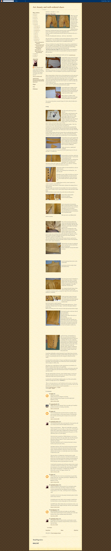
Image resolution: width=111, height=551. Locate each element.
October (36, 28)
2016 (35, 15)
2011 (35, 23)
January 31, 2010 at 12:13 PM (55, 471)
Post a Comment (49, 527)
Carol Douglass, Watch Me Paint (38, 80)
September (37, 30)
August (36, 31)
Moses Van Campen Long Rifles (38, 79)
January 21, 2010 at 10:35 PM (55, 418)
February (37, 39)
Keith (52, 393)
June (36, 34)
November (37, 27)
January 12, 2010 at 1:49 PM (55, 401)
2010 (35, 24)
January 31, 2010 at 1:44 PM (55, 482)
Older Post (76, 530)
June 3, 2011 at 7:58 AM (54, 524)
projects (53, 388)
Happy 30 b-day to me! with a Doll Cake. (39, 52)
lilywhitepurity (54, 509)
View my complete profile (37, 76)
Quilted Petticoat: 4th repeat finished (38, 48)
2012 (35, 21)
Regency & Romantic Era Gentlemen (39, 42)
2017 (35, 14)
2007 (35, 56)
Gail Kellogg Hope (38, 67)
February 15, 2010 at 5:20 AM (55, 507)
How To (49, 388)
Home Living (35, 81)
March (36, 37)
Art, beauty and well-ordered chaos (48, 6)
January (36, 40)
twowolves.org (72, 55)
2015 (35, 17)
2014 (35, 18)
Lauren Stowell (54, 404)
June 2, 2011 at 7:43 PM (54, 515)
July (36, 33)
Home (34, 86)
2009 (35, 53)
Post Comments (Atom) (56, 533)
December (37, 26)
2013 (35, 20)
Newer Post (48, 530)
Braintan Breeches (38, 49)
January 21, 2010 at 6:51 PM (55, 408)
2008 (35, 55)
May (36, 36)
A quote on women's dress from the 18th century (39, 45)
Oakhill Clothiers (36, 78)
